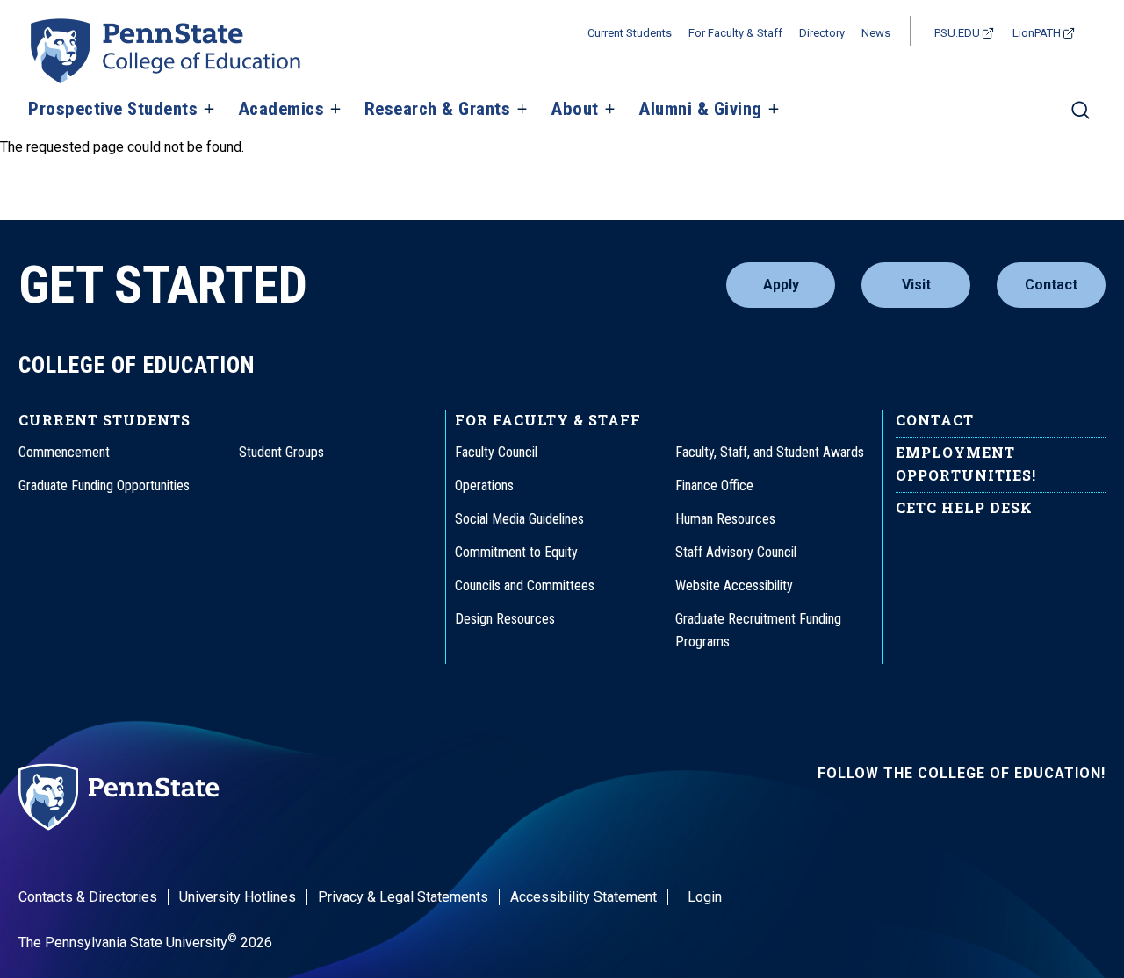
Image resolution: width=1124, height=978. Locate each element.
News (875, 32)
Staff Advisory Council (735, 552)
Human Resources (725, 518)
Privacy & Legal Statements (403, 897)
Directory (822, 32)
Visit (916, 284)
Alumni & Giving (700, 109)
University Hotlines (237, 897)
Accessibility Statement (583, 897)
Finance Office (714, 485)
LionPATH (1036, 32)
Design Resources (505, 618)
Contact (1051, 284)
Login (705, 897)
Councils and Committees (524, 585)
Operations (484, 485)
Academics (281, 109)
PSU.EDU (957, 32)
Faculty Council (496, 452)
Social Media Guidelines (519, 518)
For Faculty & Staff (735, 32)
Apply (781, 284)
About (575, 109)
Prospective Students (113, 109)
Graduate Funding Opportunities (104, 485)
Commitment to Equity (516, 552)
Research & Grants (437, 109)
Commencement (64, 452)
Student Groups (281, 452)
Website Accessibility (734, 585)
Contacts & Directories (87, 897)
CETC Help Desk (964, 507)
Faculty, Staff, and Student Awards (769, 452)
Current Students (629, 32)
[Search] (1080, 117)
